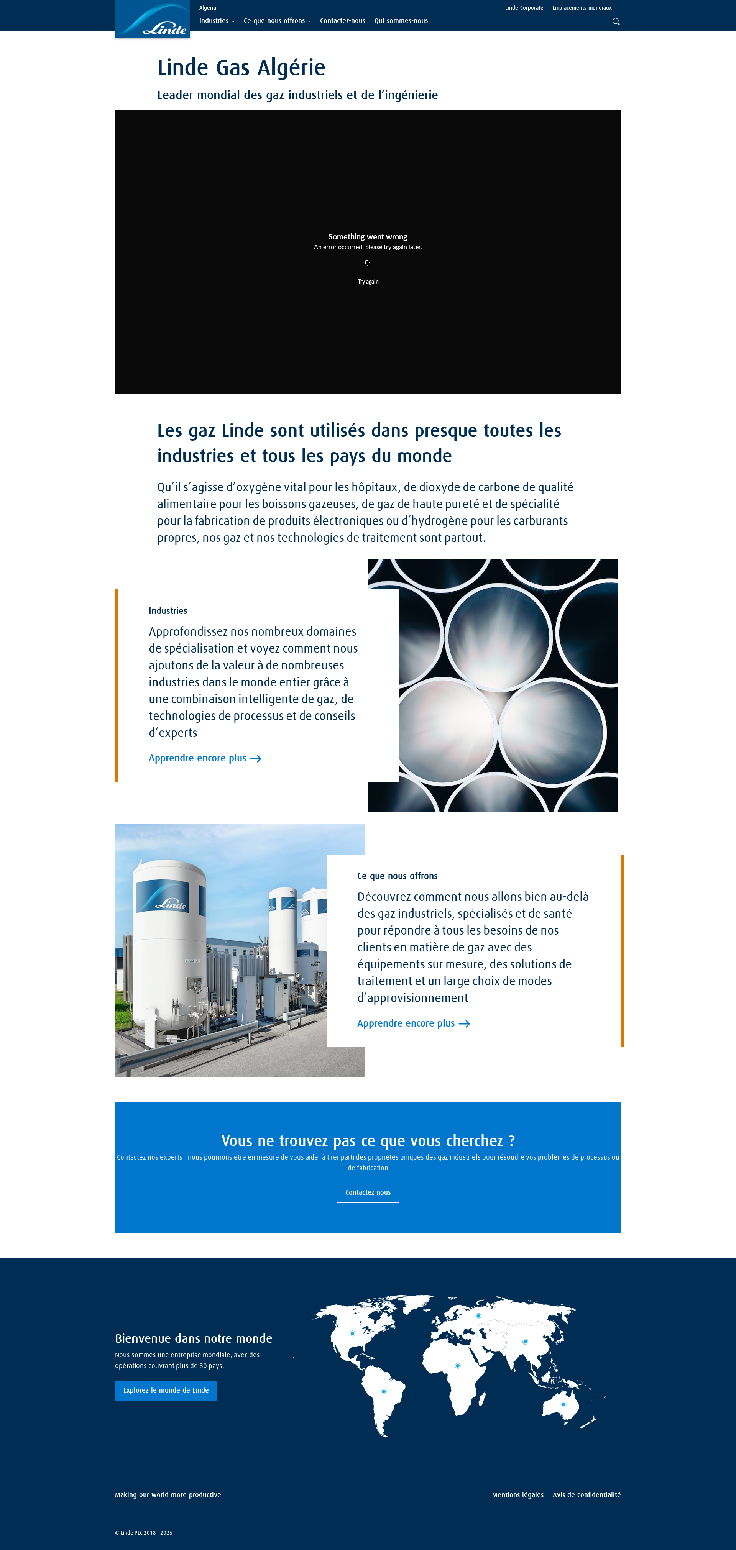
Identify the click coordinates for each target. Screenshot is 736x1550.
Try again (368, 282)
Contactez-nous (368, 1192)
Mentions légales (518, 1495)
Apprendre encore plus (197, 759)
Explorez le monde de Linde (166, 1390)
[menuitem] (342, 21)
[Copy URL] (368, 264)
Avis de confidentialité (587, 1495)
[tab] (217, 21)
